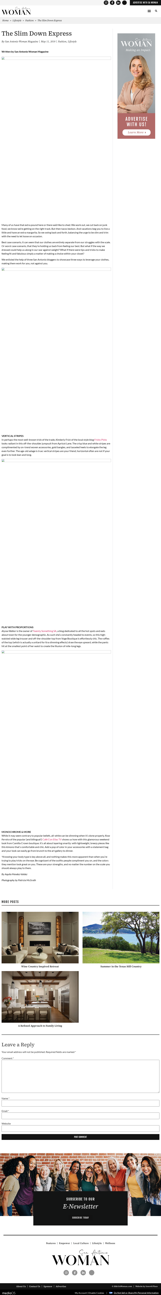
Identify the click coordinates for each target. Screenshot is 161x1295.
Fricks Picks (100, 439)
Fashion (29, 20)
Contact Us (34, 1286)
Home (5, 20)
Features (51, 1243)
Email (5, 1111)
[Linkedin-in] (118, 2)
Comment (8, 1058)
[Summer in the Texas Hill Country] (121, 937)
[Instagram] (106, 2)
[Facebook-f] (112, 2)
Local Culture (81, 1243)
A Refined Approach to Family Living (40, 1025)
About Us (21, 1286)
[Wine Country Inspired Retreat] (40, 937)
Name (5, 1098)
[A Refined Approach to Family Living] (40, 997)
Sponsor (48, 1286)
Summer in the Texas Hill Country (121, 966)
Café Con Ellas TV (52, 839)
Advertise (61, 1286)
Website (6, 1123)
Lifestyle (17, 20)
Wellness (110, 1243)
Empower (64, 1243)
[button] (149, 11)
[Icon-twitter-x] (124, 2)
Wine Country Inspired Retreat (40, 966)
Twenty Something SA (44, 630)
